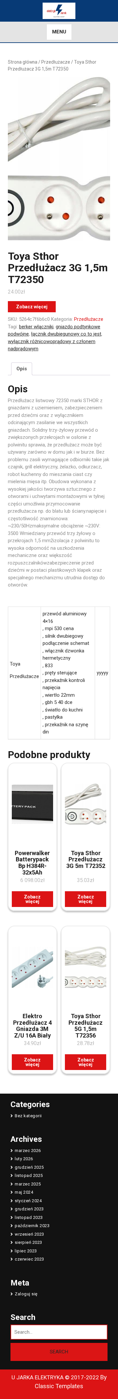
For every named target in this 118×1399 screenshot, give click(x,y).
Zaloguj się (26, 1293)
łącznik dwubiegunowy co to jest (66, 334)
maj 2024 (24, 1192)
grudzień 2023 (29, 1208)
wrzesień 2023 (29, 1234)
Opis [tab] (21, 369)
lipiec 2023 (26, 1250)
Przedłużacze (55, 62)
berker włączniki (36, 327)
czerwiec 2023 (29, 1259)
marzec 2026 (28, 1150)
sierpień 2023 (28, 1242)
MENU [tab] (59, 32)
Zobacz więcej (32, 306)
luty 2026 (24, 1158)
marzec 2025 (28, 1184)
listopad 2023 (29, 1217)
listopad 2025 (29, 1175)
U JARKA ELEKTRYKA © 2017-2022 (55, 1377)
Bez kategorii (28, 1115)
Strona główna (22, 62)
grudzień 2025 (29, 1167)
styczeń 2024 (28, 1200)
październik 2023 (32, 1225)
